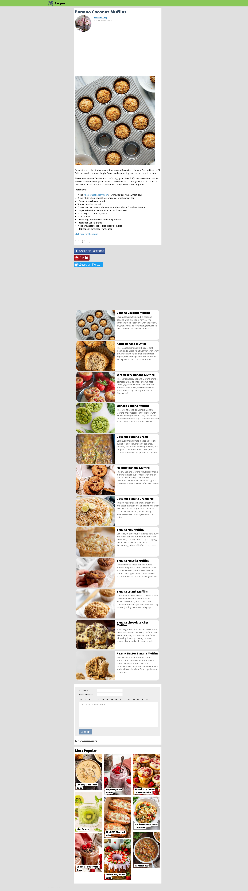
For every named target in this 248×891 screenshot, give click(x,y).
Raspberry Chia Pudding (114, 791)
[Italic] (94, 699)
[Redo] (85, 699)
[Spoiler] (138, 699)
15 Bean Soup (142, 865)
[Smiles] (147, 699)
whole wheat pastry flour (96, 194)
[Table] (129, 699)
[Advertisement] (182, 46)
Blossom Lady (100, 17)
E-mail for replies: (86, 694)
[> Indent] (116, 699)
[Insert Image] (120, 699)
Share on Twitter (90, 264)
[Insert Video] (125, 699)
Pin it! (83, 257)
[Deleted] (98, 699)
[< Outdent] (112, 699)
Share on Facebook (91, 251)
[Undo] (81, 699)
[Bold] (90, 699)
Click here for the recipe (86, 234)
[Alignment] (142, 699)
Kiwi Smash (83, 829)
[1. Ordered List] (107, 699)
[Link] (133, 699)
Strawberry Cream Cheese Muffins (145, 791)
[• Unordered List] (103, 699)
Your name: (83, 690)
